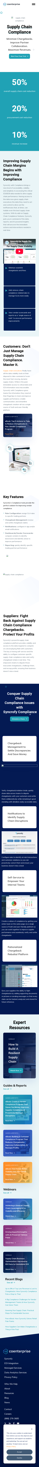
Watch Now (14, 1071)
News (7, 1402)
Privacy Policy (11, 1446)
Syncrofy (8, 1358)
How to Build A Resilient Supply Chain (14, 1053)
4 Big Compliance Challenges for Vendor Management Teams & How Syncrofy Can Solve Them (20, 1302)
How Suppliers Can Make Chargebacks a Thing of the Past (21, 1328)
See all (6, 1089)
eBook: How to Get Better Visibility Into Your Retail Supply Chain (16, 1171)
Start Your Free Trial (18, 56)
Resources (9, 1393)
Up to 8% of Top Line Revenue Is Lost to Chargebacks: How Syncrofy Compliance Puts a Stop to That (21, 1291)
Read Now (9, 434)
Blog (6, 1397)
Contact (8, 1409)
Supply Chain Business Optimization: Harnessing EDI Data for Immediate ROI (17, 1261)
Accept (19, 1452)
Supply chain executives (12, 371)
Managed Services (13, 1368)
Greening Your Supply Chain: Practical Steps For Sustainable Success (19, 1311)
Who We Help (11, 1384)
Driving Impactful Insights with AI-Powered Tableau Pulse (16, 1235)
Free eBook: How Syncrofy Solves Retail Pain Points (21, 1319)
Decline (19, 1458)
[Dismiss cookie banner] (31, 1429)
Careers (7, 1414)
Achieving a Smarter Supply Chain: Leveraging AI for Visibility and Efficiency (17, 1208)
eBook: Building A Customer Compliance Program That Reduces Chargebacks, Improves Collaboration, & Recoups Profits (17, 1142)
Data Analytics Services (15, 1372)
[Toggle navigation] (33, 4)
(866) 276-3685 (11, 1418)
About (7, 1388)
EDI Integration (11, 1363)
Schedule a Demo (18, 719)
